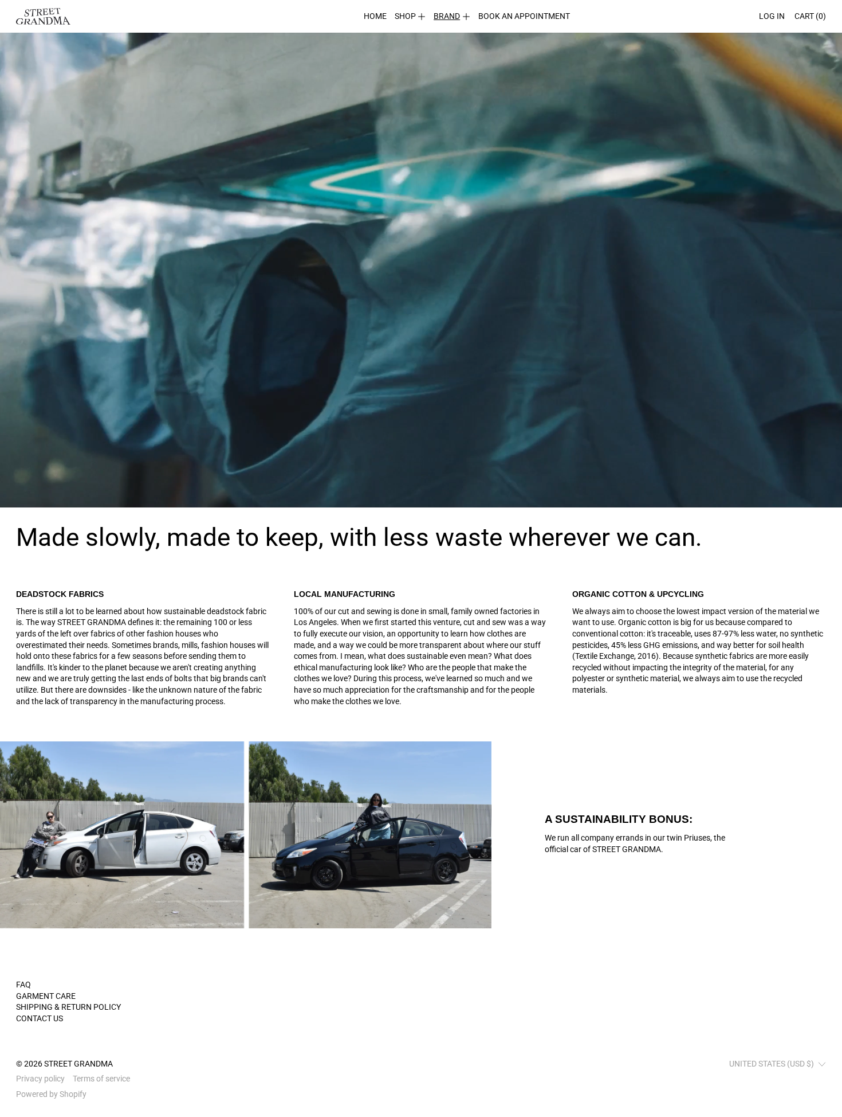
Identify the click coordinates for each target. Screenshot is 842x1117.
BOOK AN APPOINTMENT (524, 16)
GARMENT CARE (46, 996)
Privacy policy (40, 1078)
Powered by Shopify (51, 1094)
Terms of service (101, 1078)
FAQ (23, 984)
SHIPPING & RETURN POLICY (68, 1006)
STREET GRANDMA (78, 1063)
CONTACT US (39, 1018)
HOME (375, 16)
